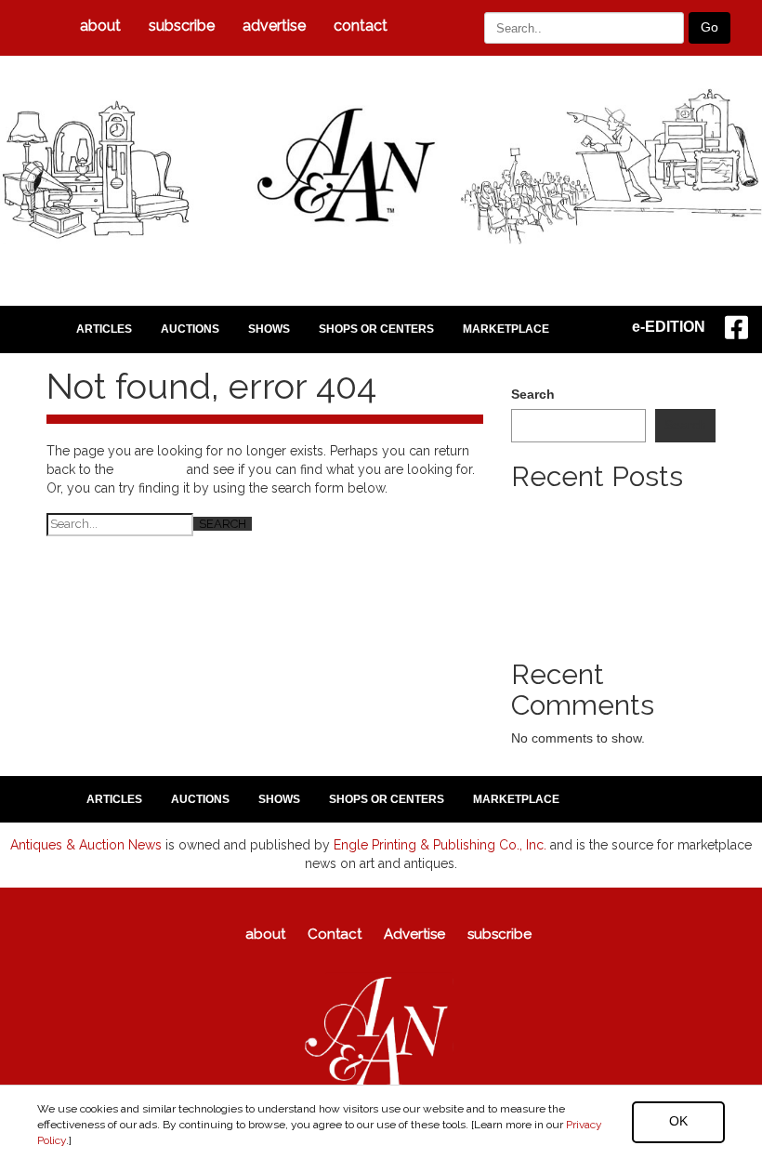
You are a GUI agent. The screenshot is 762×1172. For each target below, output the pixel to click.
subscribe (182, 25)
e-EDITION (668, 327)
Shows (269, 329)
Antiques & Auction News (86, 844)
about (100, 25)
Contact (361, 25)
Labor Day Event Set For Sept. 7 (607, 565)
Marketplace (506, 329)
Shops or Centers (376, 329)
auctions (190, 329)
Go (709, 27)
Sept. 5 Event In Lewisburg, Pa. (603, 546)
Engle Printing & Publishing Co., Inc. (440, 844)
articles (104, 329)
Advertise (274, 25)
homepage (150, 469)
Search (533, 394)
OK (678, 1120)
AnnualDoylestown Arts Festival (603, 620)
